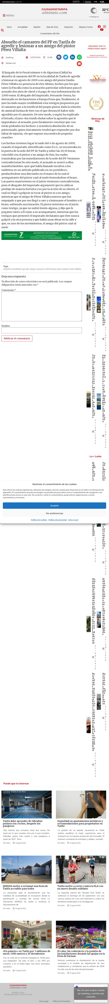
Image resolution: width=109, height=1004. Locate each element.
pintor (66, 269)
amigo (33, 269)
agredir (25, 269)
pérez (60, 269)
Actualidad (22, 27)
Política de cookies (39, 520)
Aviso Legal (73, 520)
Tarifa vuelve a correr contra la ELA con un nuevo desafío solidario (80, 887)
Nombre (5, 326)
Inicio (9, 27)
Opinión (36, 27)
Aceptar (54, 505)
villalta (78, 269)
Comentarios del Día (49, 33)
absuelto (7, 269)
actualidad (17, 269)
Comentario (8, 290)
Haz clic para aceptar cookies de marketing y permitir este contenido (91, 993)
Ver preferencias (54, 513)
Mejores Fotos (86, 27)
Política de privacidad (57, 520)
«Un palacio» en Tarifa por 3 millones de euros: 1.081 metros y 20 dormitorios (26, 952)
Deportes (68, 27)
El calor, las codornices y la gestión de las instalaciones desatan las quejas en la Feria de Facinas (81, 953)
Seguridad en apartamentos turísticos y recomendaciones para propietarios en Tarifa (80, 823)
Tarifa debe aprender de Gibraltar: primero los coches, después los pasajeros (23, 823)
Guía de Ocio (52, 27)
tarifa (72, 269)
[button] (2, 30)
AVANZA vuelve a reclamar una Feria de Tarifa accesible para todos (25, 887)
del (47, 269)
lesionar (53, 269)
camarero (40, 269)
